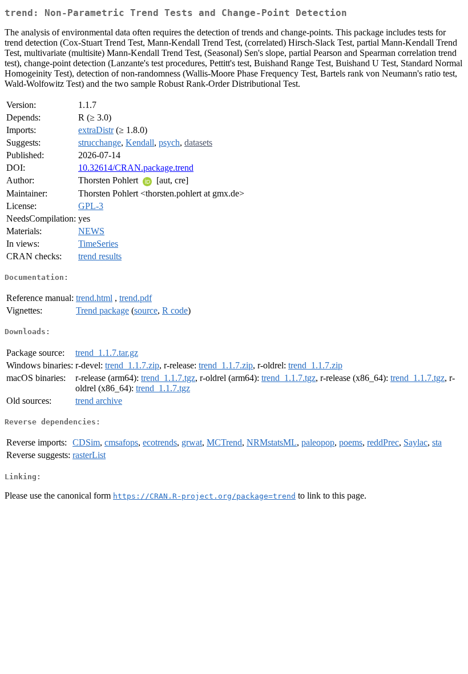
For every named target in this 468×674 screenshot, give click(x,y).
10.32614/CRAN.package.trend (135, 167)
